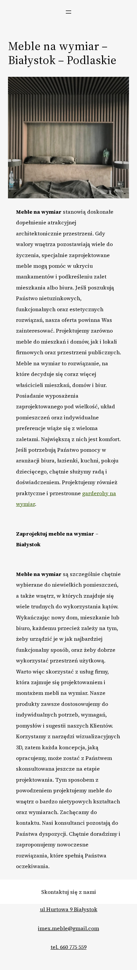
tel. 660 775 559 (68, 947)
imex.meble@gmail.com (68, 928)
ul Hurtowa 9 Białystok (68, 909)
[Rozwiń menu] (68, 12)
